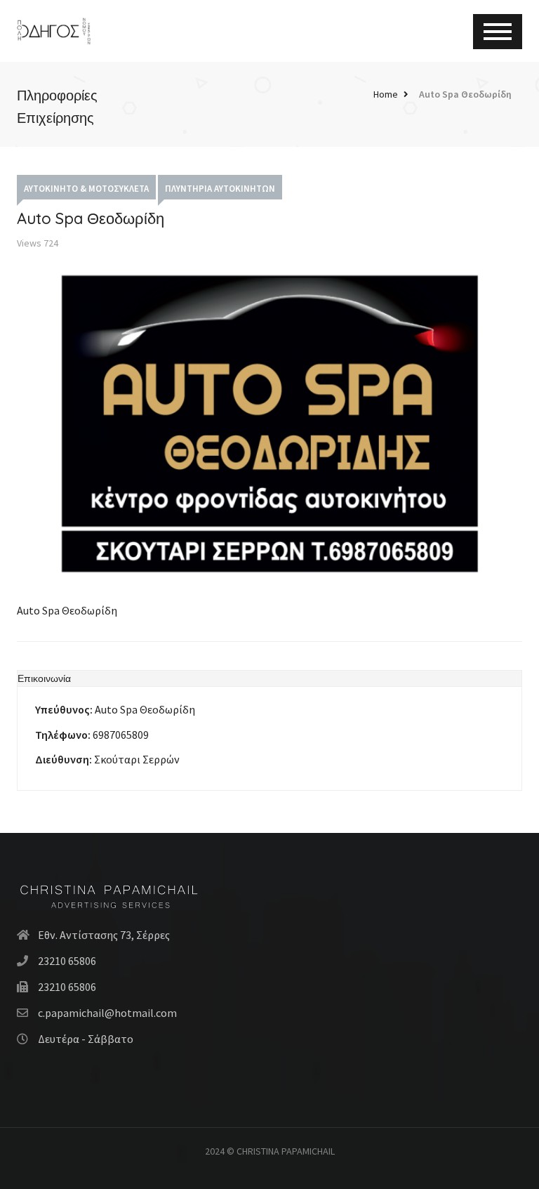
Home (385, 94)
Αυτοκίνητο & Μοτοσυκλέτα (86, 189)
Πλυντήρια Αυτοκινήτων (220, 189)
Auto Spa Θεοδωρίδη (465, 94)
